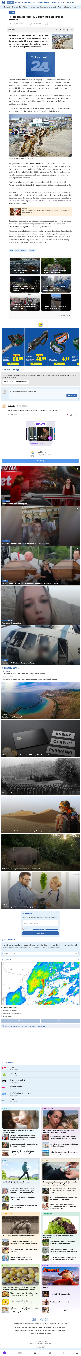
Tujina (25, 7)
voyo (46, 1265)
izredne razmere (20, 250)
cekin (46, 1160)
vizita (6, 1160)
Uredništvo (29, 1323)
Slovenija (7, 7)
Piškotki (64, 1323)
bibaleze (7, 1108)
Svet (74, 7)
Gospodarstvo (34, 7)
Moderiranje (54, 1323)
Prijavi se (70, 395)
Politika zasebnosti (46, 1327)
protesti (32, 250)
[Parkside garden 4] (13, 347)
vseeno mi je (7, 1016)
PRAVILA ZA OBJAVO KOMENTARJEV (15, 382)
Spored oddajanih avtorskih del (54, 1330)
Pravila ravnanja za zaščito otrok (28, 1330)
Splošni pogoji (60, 1327)
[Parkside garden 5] (36, 347)
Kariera (45, 1323)
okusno (7, 1265)
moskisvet (8, 1214)
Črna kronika (16, 7)
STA (13, 29)
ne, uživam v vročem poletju (12, 1013)
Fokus (60, 7)
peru (11, 250)
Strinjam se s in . (41, 929)
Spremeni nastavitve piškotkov (26, 1327)
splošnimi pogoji (38, 929)
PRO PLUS (38, 1323)
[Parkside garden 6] (59, 347)
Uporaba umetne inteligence (40, 1334)
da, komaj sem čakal (10, 1011)
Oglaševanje (19, 1323)
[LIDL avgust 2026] (40, 324)
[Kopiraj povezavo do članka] (71, 29)
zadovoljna (49, 1108)
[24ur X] (46, 1319)
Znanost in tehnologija (48, 7)
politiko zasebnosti (51, 929)
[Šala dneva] (75, 953)
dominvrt (48, 1214)
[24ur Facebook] (41, 1319)
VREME (39, 461)
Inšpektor (67, 7)
